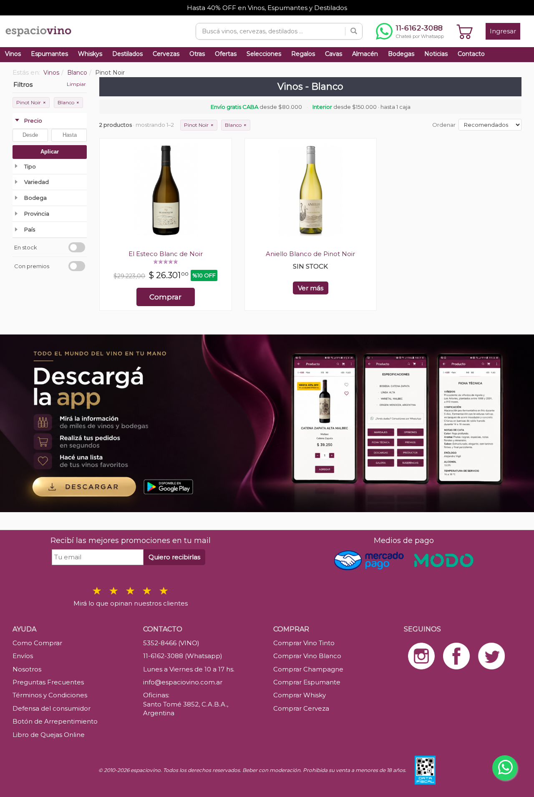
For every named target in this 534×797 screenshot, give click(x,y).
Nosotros (27, 669)
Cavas (333, 54)
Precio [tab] (33, 120)
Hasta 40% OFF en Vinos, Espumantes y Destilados (267, 8)
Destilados (127, 54)
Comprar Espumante (306, 682)
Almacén (365, 54)
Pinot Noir (31, 102)
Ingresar (503, 31)
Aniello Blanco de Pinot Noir (310, 254)
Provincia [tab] (36, 213)
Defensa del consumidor (52, 708)
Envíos (23, 656)
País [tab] (29, 229)
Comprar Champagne (308, 669)
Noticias (436, 54)
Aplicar (49, 151)
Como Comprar (37, 643)
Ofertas (226, 54)
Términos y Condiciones (50, 695)
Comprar (165, 297)
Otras (197, 54)
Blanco (68, 102)
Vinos (13, 54)
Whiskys (90, 54)
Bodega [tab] (35, 197)
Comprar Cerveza (301, 708)
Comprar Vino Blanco (307, 656)
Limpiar (76, 84)
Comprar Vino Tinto (304, 643)
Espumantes (49, 54)
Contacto (471, 54)
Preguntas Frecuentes (48, 682)
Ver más (310, 288)
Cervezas (166, 54)
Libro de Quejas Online (49, 735)
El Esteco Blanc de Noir (165, 254)
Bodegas (401, 54)
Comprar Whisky (299, 695)
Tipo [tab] (30, 166)
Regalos (303, 54)
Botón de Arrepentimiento (55, 721)
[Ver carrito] (464, 31)
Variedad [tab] (36, 182)
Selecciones (264, 54)
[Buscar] (353, 31)
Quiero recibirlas (174, 557)
